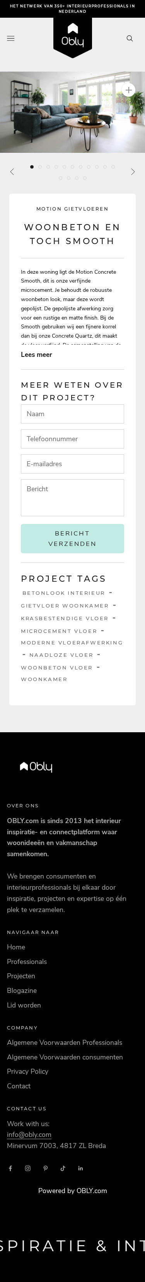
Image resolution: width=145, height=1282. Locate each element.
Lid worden (24, 1005)
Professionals (27, 961)
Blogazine (22, 990)
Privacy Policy (27, 1071)
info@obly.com (29, 1134)
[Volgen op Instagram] (27, 1168)
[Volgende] (133, 171)
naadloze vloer (61, 655)
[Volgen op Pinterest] (45, 1168)
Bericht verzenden (72, 538)
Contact (19, 1086)
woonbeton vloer (57, 667)
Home (16, 947)
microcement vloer (59, 631)
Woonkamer (44, 679)
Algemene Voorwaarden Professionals (64, 1042)
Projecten (21, 976)
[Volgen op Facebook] (10, 1168)
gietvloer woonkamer (65, 606)
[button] (72, 112)
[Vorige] (12, 171)
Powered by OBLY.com (72, 1190)
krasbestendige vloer (65, 618)
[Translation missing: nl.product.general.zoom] (128, 90)
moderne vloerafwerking (72, 642)
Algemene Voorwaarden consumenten (65, 1057)
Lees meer (36, 354)
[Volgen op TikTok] (63, 1168)
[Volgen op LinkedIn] (80, 1168)
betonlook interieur (63, 593)
